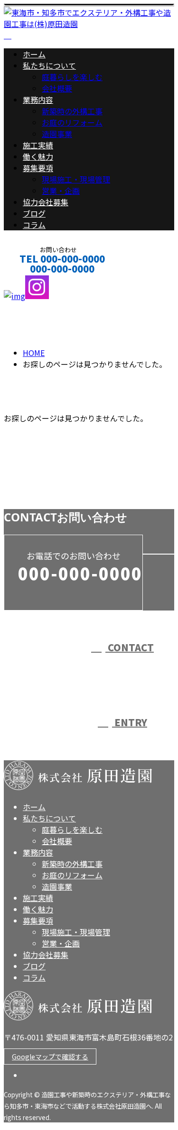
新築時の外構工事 (72, 111)
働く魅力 (38, 156)
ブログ (34, 213)
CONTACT (37, 281)
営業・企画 (61, 190)
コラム (34, 224)
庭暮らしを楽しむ (72, 76)
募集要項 (38, 167)
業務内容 (38, 99)
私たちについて (49, 65)
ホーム (34, 54)
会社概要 (57, 88)
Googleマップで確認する (50, 1056)
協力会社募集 (45, 202)
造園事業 (57, 133)
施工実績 (38, 145)
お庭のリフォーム (72, 122)
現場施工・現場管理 (76, 179)
